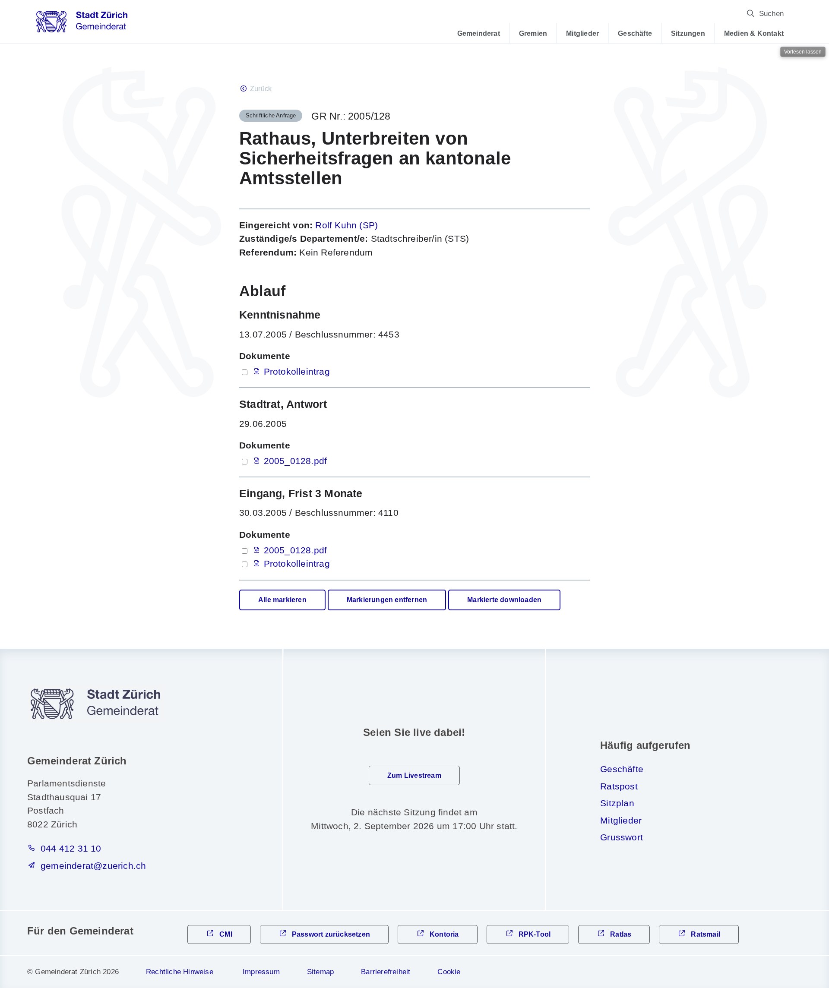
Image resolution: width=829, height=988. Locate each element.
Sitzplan (617, 803)
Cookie (448, 972)
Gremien (533, 33)
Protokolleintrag (297, 371)
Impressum (261, 972)
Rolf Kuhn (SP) (346, 225)
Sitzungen (688, 33)
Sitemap (320, 972)
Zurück (261, 88)
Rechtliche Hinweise (179, 972)
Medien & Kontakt (754, 33)
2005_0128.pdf (295, 461)
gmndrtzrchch (93, 866)
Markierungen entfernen (387, 599)
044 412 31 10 (71, 848)
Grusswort (621, 837)
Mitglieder (582, 33)
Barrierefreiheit (385, 972)
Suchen (771, 13)
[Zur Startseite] (81, 24)
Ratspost (619, 786)
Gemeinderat (478, 33)
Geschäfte (635, 33)
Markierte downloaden (504, 599)
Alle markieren (282, 599)
